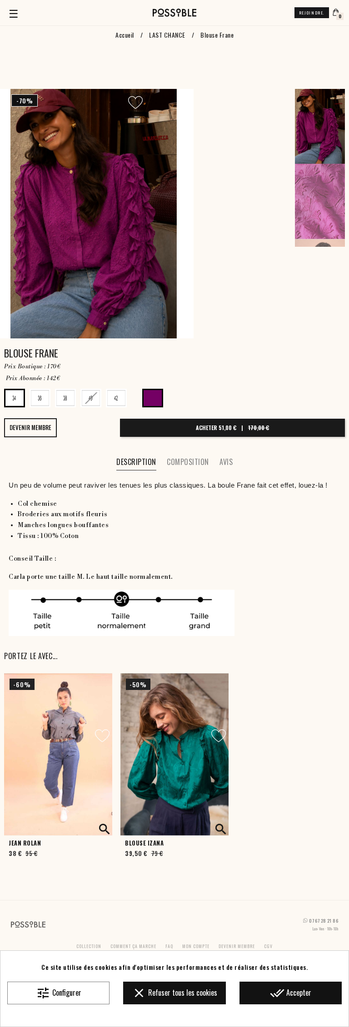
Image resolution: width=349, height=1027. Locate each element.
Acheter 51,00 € (232, 427)
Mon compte (195, 946)
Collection (88, 946)
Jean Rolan (25, 843)
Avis (226, 461)
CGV (268, 946)
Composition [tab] (188, 461)
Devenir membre (237, 946)
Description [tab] (136, 461)
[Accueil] (174, 13)
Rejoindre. (311, 13)
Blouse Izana (144, 843)
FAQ (169, 946)
